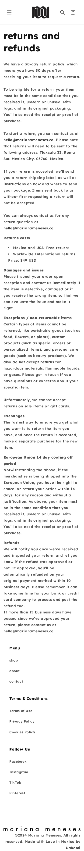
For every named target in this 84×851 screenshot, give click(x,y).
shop (13, 660)
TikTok (15, 782)
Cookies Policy (22, 732)
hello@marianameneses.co (29, 140)
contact (16, 681)
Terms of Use (20, 711)
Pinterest (17, 793)
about (14, 671)
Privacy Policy (22, 721)
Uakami (73, 848)
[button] (9, 12)
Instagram (18, 772)
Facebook (18, 761)
